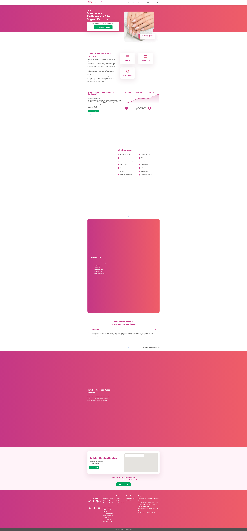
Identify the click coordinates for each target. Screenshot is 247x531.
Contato (147, 2)
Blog (133, 2)
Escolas (127, 2)
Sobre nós (140, 2)
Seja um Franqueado (156, 2)
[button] (103, 27)
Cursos (121, 2)
